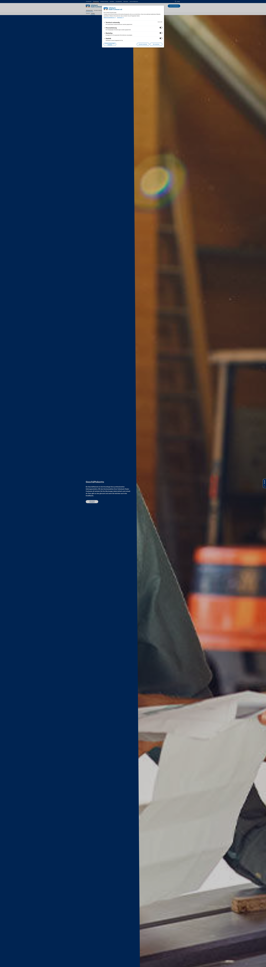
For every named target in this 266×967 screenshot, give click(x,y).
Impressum (120, 17)
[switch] (161, 27)
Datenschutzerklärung (109, 17)
